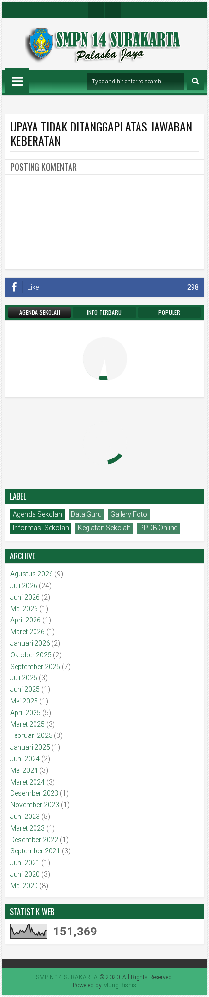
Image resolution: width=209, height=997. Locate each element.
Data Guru (86, 514)
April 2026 (25, 620)
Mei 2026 (24, 609)
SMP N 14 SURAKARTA (67, 977)
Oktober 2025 (31, 655)
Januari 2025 (30, 747)
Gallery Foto (128, 514)
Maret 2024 (27, 782)
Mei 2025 (24, 701)
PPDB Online (158, 528)
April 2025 (25, 713)
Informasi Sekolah (41, 528)
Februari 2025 (31, 735)
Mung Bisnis (119, 985)
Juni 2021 (25, 862)
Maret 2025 (27, 724)
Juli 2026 (23, 585)
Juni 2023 (25, 816)
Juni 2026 (25, 597)
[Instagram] (96, 10)
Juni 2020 (25, 874)
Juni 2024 (25, 759)
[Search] (195, 81)
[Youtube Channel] (113, 10)
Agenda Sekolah (37, 514)
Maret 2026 (27, 632)
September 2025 (35, 666)
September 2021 (35, 851)
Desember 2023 (34, 793)
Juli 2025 (23, 678)
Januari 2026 (30, 643)
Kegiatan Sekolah (104, 528)
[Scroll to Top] (194, 982)
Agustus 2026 (31, 574)
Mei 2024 (24, 770)
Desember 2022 (34, 840)
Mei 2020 (24, 886)
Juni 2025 (25, 689)
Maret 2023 (27, 828)
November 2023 (34, 805)
